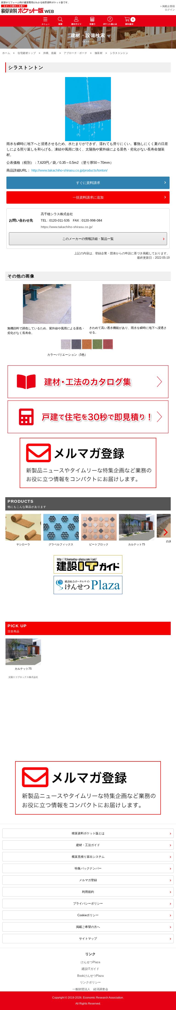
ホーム (6, 53)
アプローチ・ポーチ (75, 53)
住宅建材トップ (27, 53)
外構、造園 (49, 53)
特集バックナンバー (88, 868)
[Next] (165, 532)
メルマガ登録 (88, 880)
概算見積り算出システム (88, 856)
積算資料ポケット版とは (88, 833)
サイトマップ (88, 938)
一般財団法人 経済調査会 (90, 989)
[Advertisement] (88, 717)
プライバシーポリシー (88, 903)
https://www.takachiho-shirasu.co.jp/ (67, 227)
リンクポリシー (90, 982)
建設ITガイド (90, 969)
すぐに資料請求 (88, 183)
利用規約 (88, 891)
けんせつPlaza (90, 962)
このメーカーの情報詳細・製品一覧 (88, 239)
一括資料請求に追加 (88, 197)
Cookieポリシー (88, 915)
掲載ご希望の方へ (88, 927)
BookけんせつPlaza (90, 975)
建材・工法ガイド (88, 845)
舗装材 (98, 53)
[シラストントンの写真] (88, 138)
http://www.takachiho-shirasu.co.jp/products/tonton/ (69, 170)
